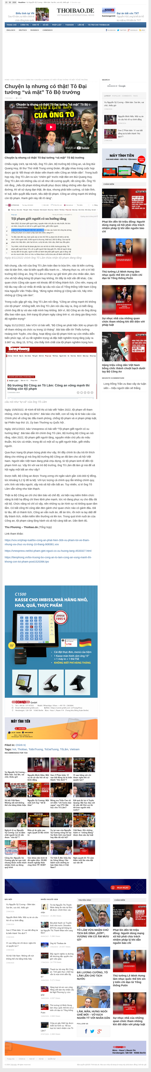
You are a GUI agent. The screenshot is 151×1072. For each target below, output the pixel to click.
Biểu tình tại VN (25, 13)
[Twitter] (93, 1032)
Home (7, 80)
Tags (135, 96)
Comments (127, 96)
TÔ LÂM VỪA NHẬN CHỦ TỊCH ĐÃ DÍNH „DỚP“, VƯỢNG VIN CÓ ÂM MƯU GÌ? (93, 934)
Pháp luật (56, 25)
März (18, 80)
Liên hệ (81, 25)
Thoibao (22, 749)
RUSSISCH (35, 30)
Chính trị (24, 25)
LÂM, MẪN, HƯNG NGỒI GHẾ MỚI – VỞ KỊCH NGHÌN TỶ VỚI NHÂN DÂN (93, 1014)
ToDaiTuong (51, 749)
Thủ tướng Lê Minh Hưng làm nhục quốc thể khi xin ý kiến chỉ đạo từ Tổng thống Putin (122, 275)
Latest (107, 96)
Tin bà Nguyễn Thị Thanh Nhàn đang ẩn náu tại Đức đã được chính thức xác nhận (56, 909)
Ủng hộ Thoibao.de (58, 943)
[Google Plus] (101, 1032)
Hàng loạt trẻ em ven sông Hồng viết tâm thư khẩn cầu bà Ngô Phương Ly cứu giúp (57, 991)
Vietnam (74, 749)
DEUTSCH (23, 30)
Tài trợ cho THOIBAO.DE (98, 25)
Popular (116, 96)
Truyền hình (84, 900)
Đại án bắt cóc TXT (128, 13)
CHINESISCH (47, 30)
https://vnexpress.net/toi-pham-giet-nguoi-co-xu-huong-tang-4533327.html (48, 550)
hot (14, 749)
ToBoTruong (36, 749)
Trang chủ (12, 25)
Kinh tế (35, 25)
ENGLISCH (11, 30)
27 (23, 80)
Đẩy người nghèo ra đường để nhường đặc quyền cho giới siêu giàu (61, 956)
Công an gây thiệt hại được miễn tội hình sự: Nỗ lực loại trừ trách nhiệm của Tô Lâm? (57, 1027)
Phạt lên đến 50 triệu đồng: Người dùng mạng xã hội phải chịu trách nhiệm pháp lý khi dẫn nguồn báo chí (123, 226)
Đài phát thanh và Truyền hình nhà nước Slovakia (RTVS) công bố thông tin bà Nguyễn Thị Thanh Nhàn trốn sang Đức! (57, 928)
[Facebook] (87, 1032)
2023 (12, 80)
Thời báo (13, 1064)
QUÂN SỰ (51, 1059)
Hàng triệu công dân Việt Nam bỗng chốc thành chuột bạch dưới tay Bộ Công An (123, 368)
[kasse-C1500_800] (51, 715)
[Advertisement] (75, 55)
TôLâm (64, 749)
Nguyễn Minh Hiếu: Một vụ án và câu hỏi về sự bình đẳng (46, 2)
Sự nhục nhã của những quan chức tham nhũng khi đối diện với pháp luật (123, 321)
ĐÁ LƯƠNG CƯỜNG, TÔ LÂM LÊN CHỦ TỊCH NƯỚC (92, 975)
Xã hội (45, 25)
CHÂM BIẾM (109, 184)
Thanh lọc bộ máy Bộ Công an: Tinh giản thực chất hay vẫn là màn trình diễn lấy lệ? (57, 973)
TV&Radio (69, 25)
